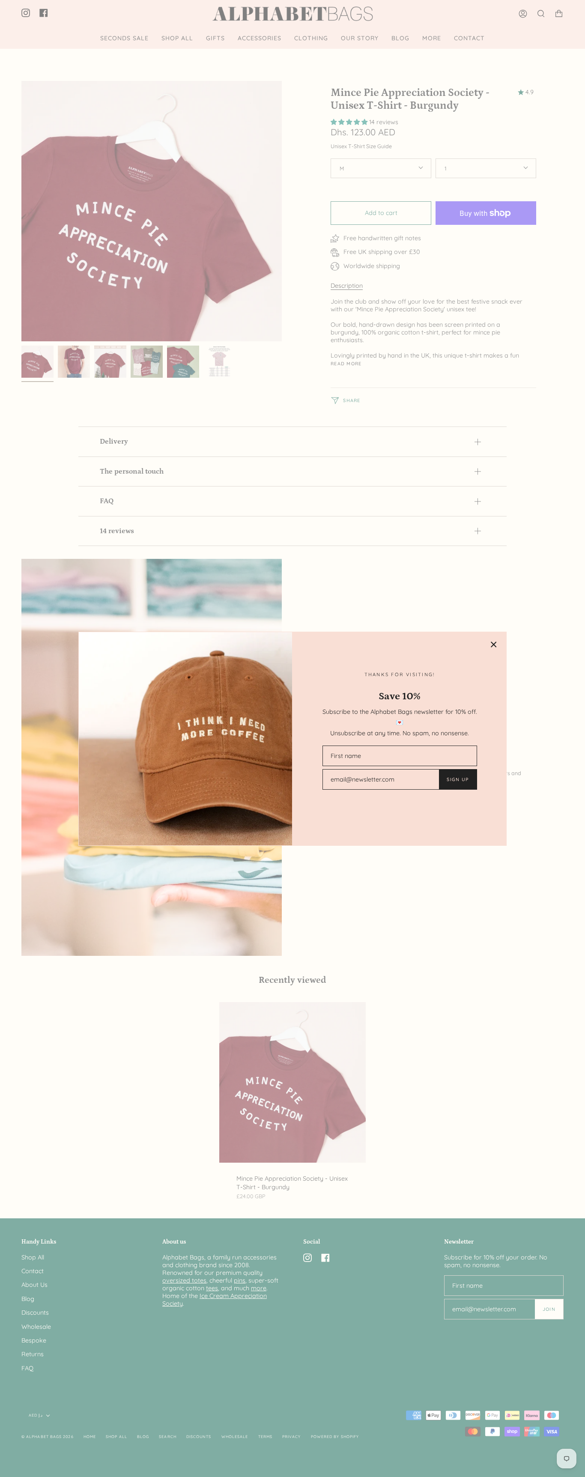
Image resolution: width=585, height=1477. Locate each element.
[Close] (493, 644)
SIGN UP (458, 779)
